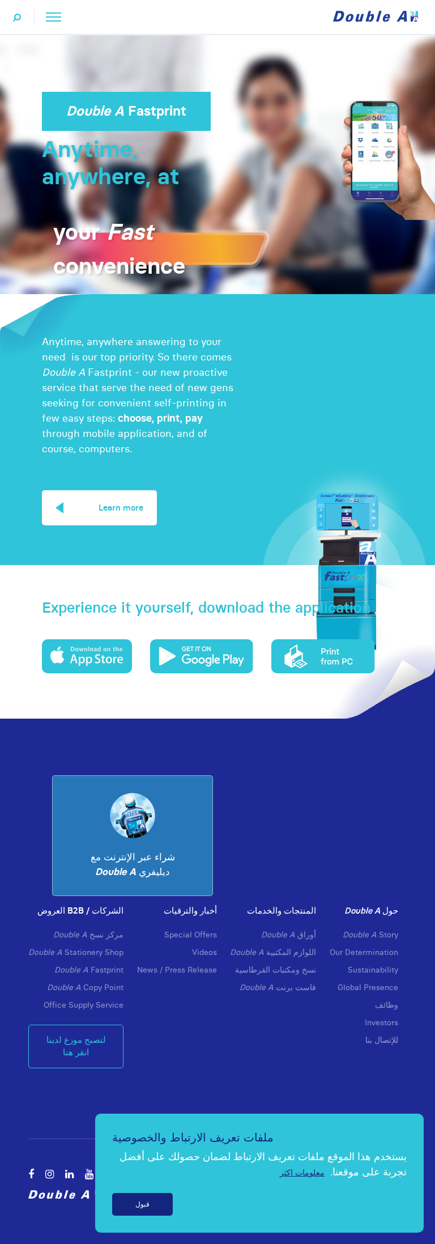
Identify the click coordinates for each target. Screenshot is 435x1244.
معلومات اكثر (302, 1172)
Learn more (121, 507)
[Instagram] (49, 1174)
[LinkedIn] (69, 1174)
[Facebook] (31, 1174)
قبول (142, 1204)
